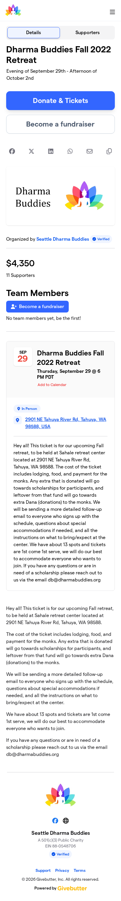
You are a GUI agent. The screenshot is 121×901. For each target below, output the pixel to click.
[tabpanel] (60, 403)
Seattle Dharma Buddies (62, 239)
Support (43, 870)
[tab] (34, 32)
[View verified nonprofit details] (101, 239)
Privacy (62, 870)
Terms (79, 870)
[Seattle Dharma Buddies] (13, 10)
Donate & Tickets (60, 100)
